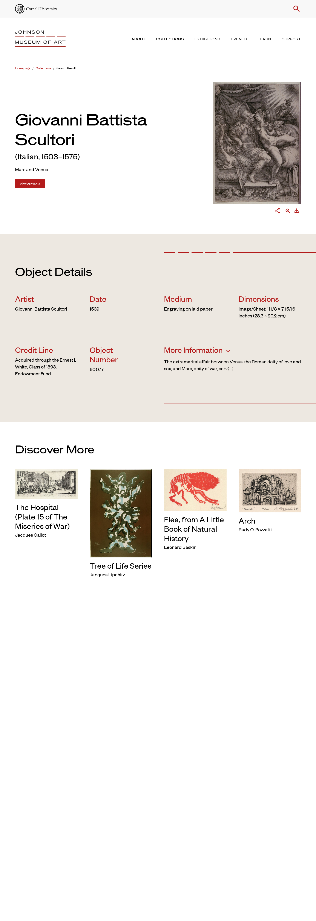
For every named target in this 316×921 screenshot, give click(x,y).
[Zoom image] (288, 211)
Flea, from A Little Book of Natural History (194, 528)
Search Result (66, 68)
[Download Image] (296, 211)
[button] (296, 9)
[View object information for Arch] (270, 490)
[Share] (277, 211)
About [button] (138, 39)
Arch (247, 520)
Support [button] (291, 39)
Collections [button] (170, 39)
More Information (194, 349)
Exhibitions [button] (207, 39)
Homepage (22, 68)
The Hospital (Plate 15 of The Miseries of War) (42, 516)
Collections (43, 68)
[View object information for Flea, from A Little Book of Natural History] (195, 489)
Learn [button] (264, 39)
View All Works (30, 183)
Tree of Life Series (120, 565)
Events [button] (239, 39)
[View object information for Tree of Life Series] (121, 513)
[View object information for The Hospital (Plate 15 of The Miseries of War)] (46, 483)
